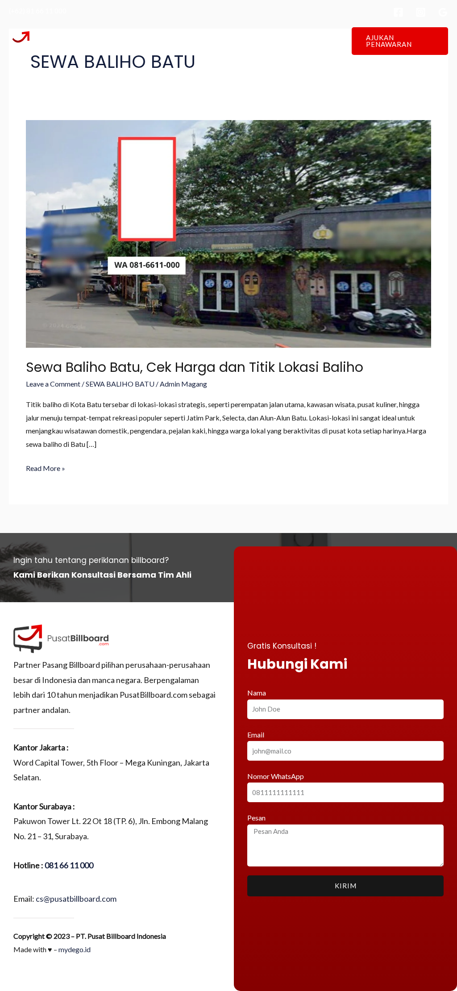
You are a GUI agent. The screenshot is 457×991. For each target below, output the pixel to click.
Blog (319, 41)
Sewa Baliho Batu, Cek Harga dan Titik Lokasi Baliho (194, 367)
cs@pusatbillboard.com (76, 899)
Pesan (256, 817)
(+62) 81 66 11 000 (37, 11)
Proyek (255, 41)
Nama (256, 692)
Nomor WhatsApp (275, 776)
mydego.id (74, 949)
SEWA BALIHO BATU (120, 383)
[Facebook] (398, 12)
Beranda (143, 41)
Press (289, 41)
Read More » (45, 467)
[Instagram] (420, 12)
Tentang (182, 41)
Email (255, 734)
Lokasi (220, 41)
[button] (400, 41)
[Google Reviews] (443, 12)
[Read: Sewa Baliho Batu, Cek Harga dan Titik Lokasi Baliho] (228, 233)
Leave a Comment (53, 383)
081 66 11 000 (69, 865)
